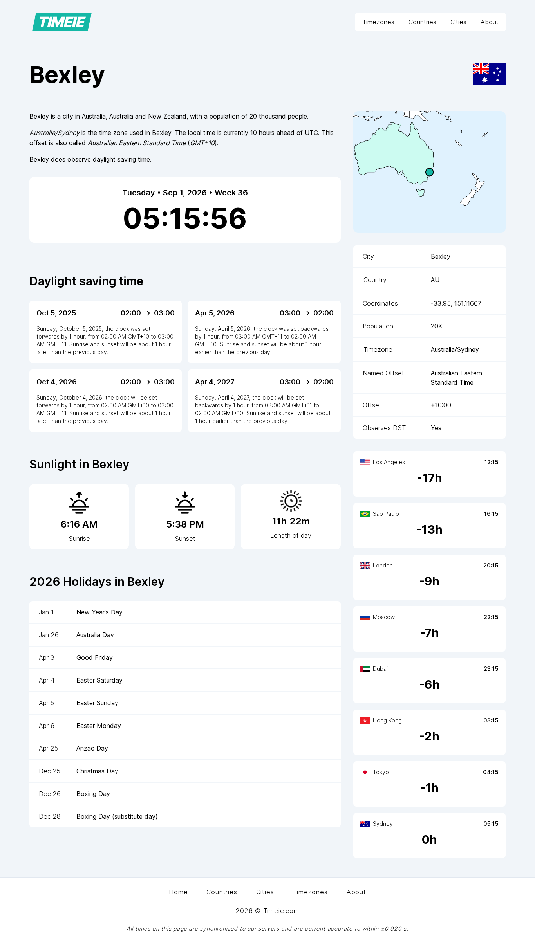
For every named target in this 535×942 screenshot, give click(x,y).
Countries (422, 22)
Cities (458, 22)
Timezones (378, 22)
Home (178, 892)
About (490, 22)
